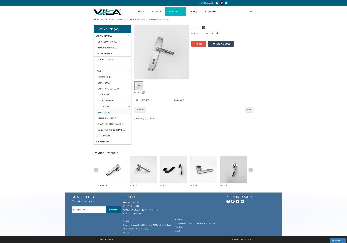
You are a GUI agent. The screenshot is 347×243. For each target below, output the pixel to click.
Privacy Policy (247, 239)
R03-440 (193, 185)
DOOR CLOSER (103, 136)
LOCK (98, 71)
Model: (139, 100)
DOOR (152, 118)
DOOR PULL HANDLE (105, 59)
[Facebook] (217, 3)
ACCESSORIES (102, 142)
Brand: (177, 100)
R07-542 (103, 185)
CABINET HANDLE (104, 36)
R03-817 (163, 185)
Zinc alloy (140, 118)
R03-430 (223, 185)
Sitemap (234, 239)
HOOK (98, 65)
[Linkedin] (226, 3)
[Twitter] (222, 3)
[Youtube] (242, 201)
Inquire (198, 44)
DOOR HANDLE (103, 106)
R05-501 (133, 185)
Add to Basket (223, 44)
